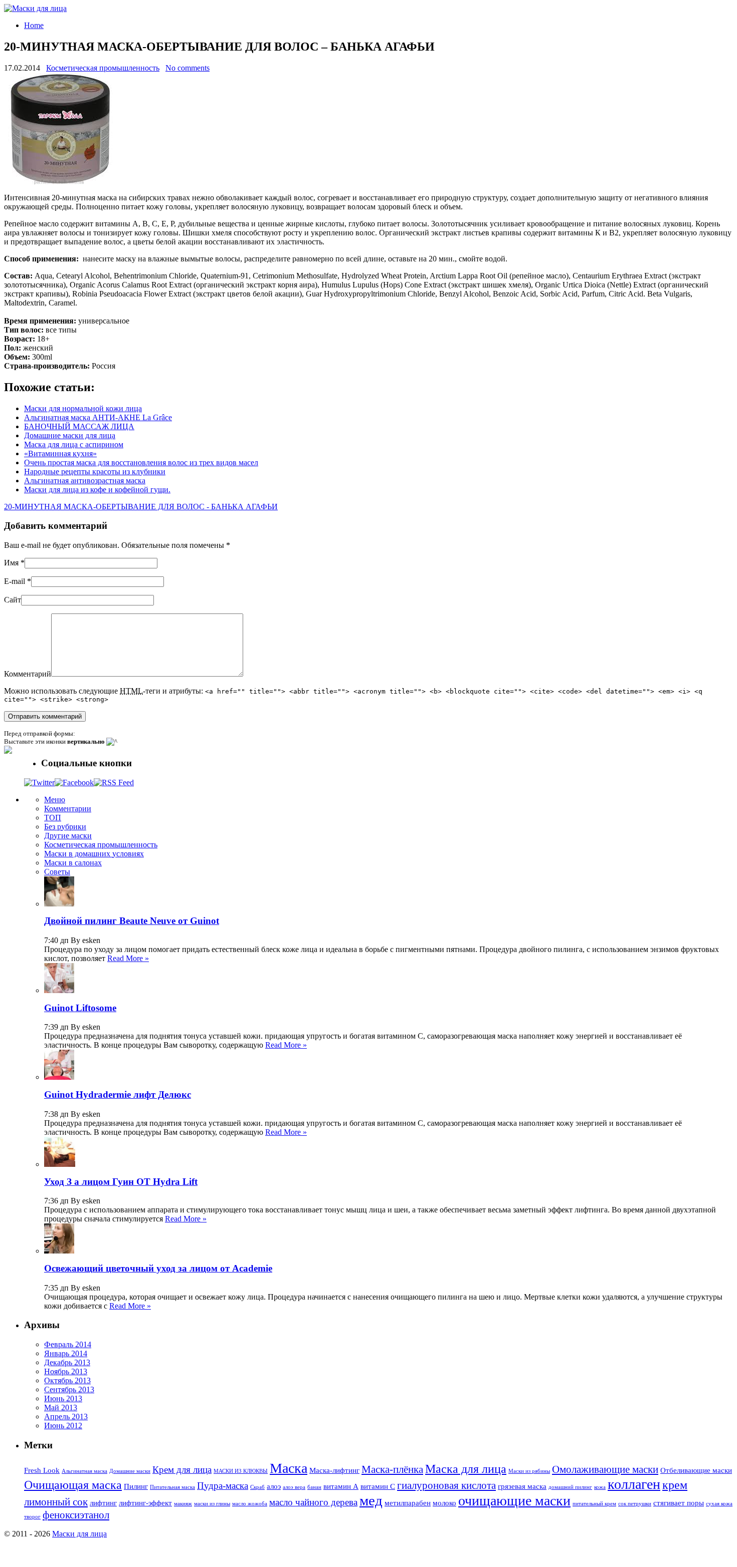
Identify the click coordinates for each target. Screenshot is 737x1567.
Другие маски (68, 835)
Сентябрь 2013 (69, 1389)
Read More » (128, 958)
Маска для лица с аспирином (73, 444)
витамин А (340, 1486)
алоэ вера (294, 1487)
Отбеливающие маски (696, 1470)
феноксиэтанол (76, 1515)
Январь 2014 (65, 1353)
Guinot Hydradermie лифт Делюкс (117, 1094)
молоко (444, 1503)
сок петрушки (634, 1503)
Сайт (12, 599)
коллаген (634, 1484)
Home (34, 25)
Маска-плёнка (392, 1469)
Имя (11, 562)
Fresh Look (42, 1470)
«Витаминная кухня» (60, 453)
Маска (288, 1468)
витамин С (377, 1486)
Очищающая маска (73, 1484)
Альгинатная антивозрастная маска (84, 480)
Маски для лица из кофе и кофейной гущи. (97, 489)
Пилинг (136, 1486)
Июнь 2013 (63, 1398)
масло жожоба (249, 1503)
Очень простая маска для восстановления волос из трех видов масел (141, 462)
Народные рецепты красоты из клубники (94, 471)
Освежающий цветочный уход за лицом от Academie (158, 1268)
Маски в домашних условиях (94, 853)
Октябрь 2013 (67, 1380)
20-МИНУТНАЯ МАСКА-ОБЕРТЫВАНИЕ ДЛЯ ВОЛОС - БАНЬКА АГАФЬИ (141, 506)
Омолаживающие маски (605, 1469)
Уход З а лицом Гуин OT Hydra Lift (121, 1181)
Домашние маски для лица (69, 435)
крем (674, 1484)
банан (314, 1487)
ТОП (52, 817)
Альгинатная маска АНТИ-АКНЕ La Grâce (98, 417)
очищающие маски (514, 1500)
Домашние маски (129, 1471)
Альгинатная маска (84, 1471)
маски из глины (212, 1503)
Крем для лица (182, 1469)
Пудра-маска (222, 1485)
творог (32, 1516)
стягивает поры (678, 1503)
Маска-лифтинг (334, 1470)
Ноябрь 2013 (65, 1371)
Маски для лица (79, 1533)
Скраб (257, 1487)
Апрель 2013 (66, 1416)
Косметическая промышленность (102, 68)
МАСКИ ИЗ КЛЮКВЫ (241, 1471)
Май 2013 (60, 1407)
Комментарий (27, 674)
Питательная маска (172, 1487)
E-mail (14, 581)
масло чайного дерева (313, 1502)
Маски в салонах (73, 862)
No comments (187, 68)
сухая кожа (719, 1503)
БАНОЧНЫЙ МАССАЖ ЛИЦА (79, 426)
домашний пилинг (570, 1487)
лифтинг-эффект (145, 1503)
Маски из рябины (529, 1471)
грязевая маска (522, 1486)
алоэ (274, 1486)
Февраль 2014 (67, 1344)
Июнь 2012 (63, 1425)
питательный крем (594, 1503)
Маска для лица (465, 1468)
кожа (600, 1487)
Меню (54, 799)
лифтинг (103, 1503)
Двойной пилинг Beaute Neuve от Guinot (131, 920)
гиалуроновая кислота (446, 1485)
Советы (57, 871)
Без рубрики (65, 826)
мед (371, 1500)
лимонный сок (56, 1502)
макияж (183, 1503)
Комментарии (67, 808)
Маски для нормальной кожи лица (83, 408)
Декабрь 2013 (67, 1362)
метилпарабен (408, 1503)
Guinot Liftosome (80, 1008)
